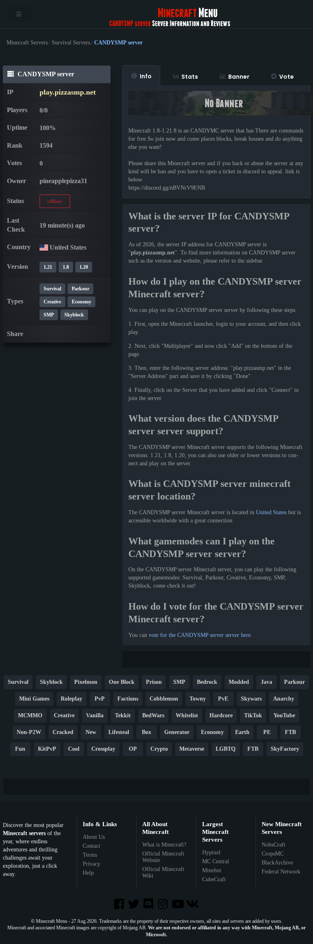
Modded (239, 682)
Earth (242, 732)
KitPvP (47, 749)
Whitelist (187, 715)
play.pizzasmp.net (68, 92)
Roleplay (71, 699)
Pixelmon (85, 682)
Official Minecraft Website (163, 857)
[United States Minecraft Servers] (44, 247)
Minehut (211, 870)
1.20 (83, 267)
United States (271, 512)
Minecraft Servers (27, 43)
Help (88, 873)
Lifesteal (118, 732)
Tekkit (123, 715)
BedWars (153, 715)
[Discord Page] (149, 904)
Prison (154, 682)
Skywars (251, 699)
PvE (223, 699)
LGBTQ (226, 749)
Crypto (159, 749)
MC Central (215, 861)
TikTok (253, 715)
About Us (94, 837)
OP (133, 749)
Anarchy (283, 699)
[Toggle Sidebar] (20, 14)
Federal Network (281, 872)
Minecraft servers (24, 833)
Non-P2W (29, 732)
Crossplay (103, 749)
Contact (91, 846)
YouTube (284, 715)
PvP (100, 699)
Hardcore (221, 715)
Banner (238, 77)
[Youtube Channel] (178, 904)
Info (146, 76)
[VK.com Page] (193, 904)
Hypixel (211, 852)
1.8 (66, 267)
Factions (127, 699)
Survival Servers (71, 43)
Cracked (63, 732)
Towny (198, 699)
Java (266, 682)
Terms (90, 855)
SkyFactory (285, 749)
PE (267, 732)
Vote (286, 77)
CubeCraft (214, 879)
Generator (177, 732)
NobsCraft (273, 845)
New (91, 732)
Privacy (91, 864)
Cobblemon (164, 699)
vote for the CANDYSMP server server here (200, 635)
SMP (49, 315)
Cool (73, 749)
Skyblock (74, 315)
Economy (81, 302)
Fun (20, 749)
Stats (189, 77)
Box (146, 732)
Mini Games (34, 699)
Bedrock (207, 682)
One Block (121, 682)
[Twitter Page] (134, 904)
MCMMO (30, 715)
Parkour (80, 289)
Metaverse (191, 749)
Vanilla (95, 715)
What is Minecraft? (164, 845)
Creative (52, 302)
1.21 (48, 267)
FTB (290, 732)
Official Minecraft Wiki (163, 872)
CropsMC (273, 854)
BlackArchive (277, 863)
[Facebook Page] (119, 904)
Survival (52, 289)
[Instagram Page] (163, 904)
